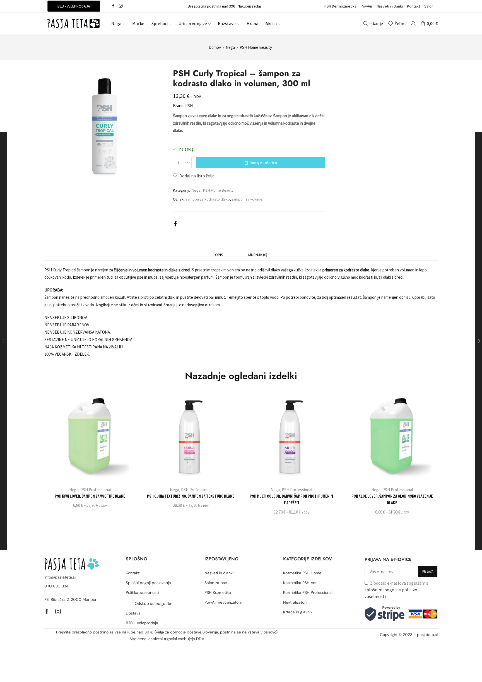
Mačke (138, 23)
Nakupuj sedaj (249, 6)
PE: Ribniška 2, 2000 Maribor (70, 599)
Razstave (227, 23)
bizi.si (403, 641)
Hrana (252, 23)
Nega (116, 23)
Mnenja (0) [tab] (257, 254)
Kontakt (413, 6)
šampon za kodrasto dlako (208, 199)
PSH (189, 105)
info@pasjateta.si (60, 577)
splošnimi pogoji (381, 589)
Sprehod (159, 23)
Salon (428, 6)
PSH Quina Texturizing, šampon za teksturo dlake (190, 496)
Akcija (271, 23)
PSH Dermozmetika (340, 6)
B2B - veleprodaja (73, 6)
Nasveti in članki (390, 6)
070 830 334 (56, 586)
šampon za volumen (248, 199)
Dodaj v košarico (263, 162)
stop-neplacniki (423, 641)
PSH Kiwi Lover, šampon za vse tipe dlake (90, 496)
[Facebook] (113, 6)
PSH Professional (95, 489)
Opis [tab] (219, 254)
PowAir (366, 6)
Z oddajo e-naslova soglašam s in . (396, 589)
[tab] (219, 255)
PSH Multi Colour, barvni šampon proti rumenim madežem (291, 499)
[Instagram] (120, 6)
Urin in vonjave (193, 23)
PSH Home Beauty (256, 47)
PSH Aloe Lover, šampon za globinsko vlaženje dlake (392, 499)
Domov (215, 47)
